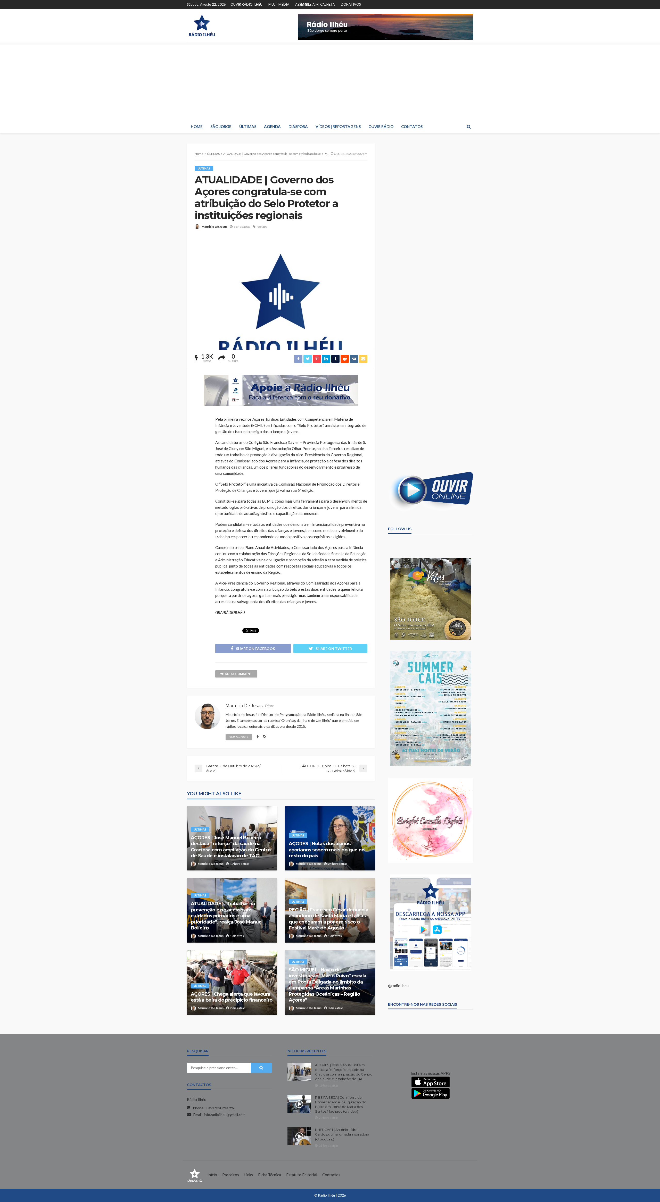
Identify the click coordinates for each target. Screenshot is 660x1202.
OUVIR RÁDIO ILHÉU (246, 4)
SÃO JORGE (221, 126)
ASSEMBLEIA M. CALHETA (315, 4)
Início (212, 1174)
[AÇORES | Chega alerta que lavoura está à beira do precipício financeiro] (232, 982)
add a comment (238, 674)
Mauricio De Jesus (214, 226)
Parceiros (230, 1174)
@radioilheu (398, 985)
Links (248, 1174)
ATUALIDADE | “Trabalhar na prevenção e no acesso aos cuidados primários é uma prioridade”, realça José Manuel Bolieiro (227, 916)
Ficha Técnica (269, 1174)
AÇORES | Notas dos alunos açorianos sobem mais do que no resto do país (326, 850)
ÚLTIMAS (247, 126)
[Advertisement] (330, 81)
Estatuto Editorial (301, 1174)
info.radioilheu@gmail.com (224, 1114)
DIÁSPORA (298, 126)
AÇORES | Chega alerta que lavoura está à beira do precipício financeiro (231, 997)
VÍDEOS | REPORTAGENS (338, 126)
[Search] (468, 126)
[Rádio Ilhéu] (202, 25)
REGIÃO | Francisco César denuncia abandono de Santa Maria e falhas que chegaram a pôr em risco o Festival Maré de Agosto (328, 919)
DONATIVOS (351, 4)
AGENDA (272, 126)
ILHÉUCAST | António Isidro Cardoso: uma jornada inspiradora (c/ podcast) (342, 1134)
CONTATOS (412, 126)
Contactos (331, 1174)
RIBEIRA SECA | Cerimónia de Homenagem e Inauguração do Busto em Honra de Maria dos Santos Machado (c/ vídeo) (340, 1104)
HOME (197, 126)
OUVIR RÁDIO (380, 126)
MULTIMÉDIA (278, 4)
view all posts (238, 736)
